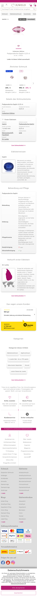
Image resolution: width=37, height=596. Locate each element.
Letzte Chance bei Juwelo (18, 371)
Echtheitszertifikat (10, 442)
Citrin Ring (4, 510)
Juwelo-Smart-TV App (10, 454)
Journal (26, 457)
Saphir (4, 124)
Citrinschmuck (23, 484)
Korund (27, 365)
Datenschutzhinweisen (17, 584)
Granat (21, 516)
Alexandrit (22, 501)
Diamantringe (5, 487)
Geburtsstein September (15, 365)
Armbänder (4, 478)
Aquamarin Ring (6, 507)
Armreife (4, 481)
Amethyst (22, 504)
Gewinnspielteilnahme (10, 448)
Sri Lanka (5, 139)
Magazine (27, 448)
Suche (34, 9)
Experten (27, 445)
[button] (2, 5)
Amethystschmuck (25, 476)
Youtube (8, 563)
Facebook (3, 563)
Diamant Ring (5, 513)
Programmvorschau (27, 451)
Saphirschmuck (25, 353)
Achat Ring (4, 501)
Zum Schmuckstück (17, 145)
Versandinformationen (9, 457)
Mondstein (22, 519)
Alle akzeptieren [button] (18, 588)
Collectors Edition (8, 113)
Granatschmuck (24, 490)
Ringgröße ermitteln (9, 463)
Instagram (13, 563)
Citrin (21, 513)
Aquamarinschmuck (25, 478)
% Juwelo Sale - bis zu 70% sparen (18, 359)
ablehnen (8, 581)
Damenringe (5, 484)
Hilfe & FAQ (9, 460)
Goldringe (4, 490)
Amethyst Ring (5, 504)
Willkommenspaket (10, 445)
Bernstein (22, 510)
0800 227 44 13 (10, 423)
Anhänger (4, 476)
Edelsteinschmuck (15, 14)
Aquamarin (22, 507)
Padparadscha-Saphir (26, 124)
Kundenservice (9, 439)
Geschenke (27, 14)
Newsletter (27, 454)
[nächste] (33, 83)
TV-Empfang (10, 451)
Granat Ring (5, 516)
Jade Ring (4, 519)
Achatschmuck (24, 473)
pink (20, 133)
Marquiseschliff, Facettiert (8, 134)
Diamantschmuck (24, 487)
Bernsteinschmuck (25, 481)
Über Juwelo (27, 439)
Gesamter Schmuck (7, 473)
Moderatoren (27, 442)
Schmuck (5, 14)
